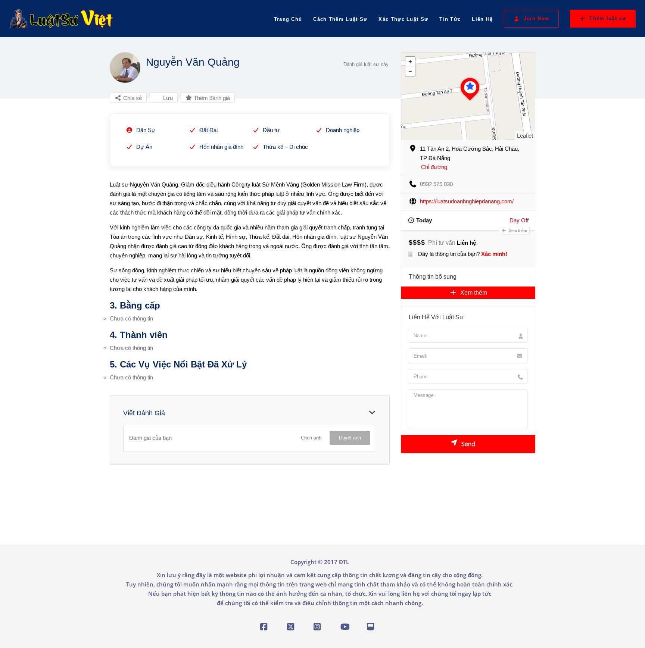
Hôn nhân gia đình (221, 147)
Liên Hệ (482, 19)
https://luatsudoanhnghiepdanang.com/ (467, 201)
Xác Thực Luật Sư (403, 19)
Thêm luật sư (607, 18)
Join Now (536, 18)
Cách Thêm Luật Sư (340, 19)
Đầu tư (271, 130)
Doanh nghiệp (342, 130)
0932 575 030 (436, 184)
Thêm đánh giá (211, 98)
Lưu (167, 98)
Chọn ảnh (311, 438)
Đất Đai (208, 130)
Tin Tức (450, 19)
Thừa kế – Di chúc (285, 147)
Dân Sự (145, 130)
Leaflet (525, 135)
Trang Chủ (288, 19)
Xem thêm (517, 230)
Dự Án (144, 147)
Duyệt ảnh (350, 438)
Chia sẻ (132, 98)
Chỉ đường (434, 167)
